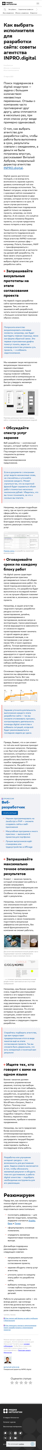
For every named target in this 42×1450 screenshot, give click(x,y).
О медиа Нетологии (11, 1418)
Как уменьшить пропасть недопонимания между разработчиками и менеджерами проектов (20, 1328)
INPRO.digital (13, 168)
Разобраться (8, 65)
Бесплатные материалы (12, 1427)
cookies (21, 1444)
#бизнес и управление (12, 68)
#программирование (11, 70)
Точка (17, 1223)
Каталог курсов (9, 1422)
